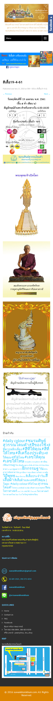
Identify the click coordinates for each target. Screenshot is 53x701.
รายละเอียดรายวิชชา (34, 472)
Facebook (8, 623)
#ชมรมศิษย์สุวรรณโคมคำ (24, 442)
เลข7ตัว (27, 491)
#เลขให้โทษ (13, 461)
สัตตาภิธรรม (20, 476)
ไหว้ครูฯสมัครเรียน (30, 494)
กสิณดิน (21, 465)
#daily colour (14, 440)
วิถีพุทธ (9, 475)
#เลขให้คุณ (35, 457)
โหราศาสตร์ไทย (9, 494)
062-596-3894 (13, 630)
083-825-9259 (25, 630)
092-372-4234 (25, 579)
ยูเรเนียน (23, 472)
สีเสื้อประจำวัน (35, 476)
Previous (7, 94)
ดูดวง (26, 465)
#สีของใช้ (37, 444)
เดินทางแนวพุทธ (37, 487)
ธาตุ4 (10, 469)
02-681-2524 (14, 579)
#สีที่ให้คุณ (31, 448)
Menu (8, 38)
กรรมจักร (28, 462)
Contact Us (8, 615)
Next (47, 94)
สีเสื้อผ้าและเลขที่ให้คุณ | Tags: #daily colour (25, 482)
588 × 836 (31, 89)
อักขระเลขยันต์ (18, 488)
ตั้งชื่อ (31, 465)
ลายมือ (45, 472)
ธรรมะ (36, 465)
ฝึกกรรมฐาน (33, 468)
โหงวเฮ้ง (33, 491)
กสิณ (45, 461)
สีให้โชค (32, 483)
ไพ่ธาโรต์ (19, 495)
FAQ (5, 619)
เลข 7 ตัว (20, 491)
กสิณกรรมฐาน (10, 465)
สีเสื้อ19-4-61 (42, 89)
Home (6, 611)
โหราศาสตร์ (42, 491)
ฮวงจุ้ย (27, 488)
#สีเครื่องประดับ (30, 452)
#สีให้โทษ (17, 457)
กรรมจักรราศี (37, 462)
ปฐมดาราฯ (17, 469)
